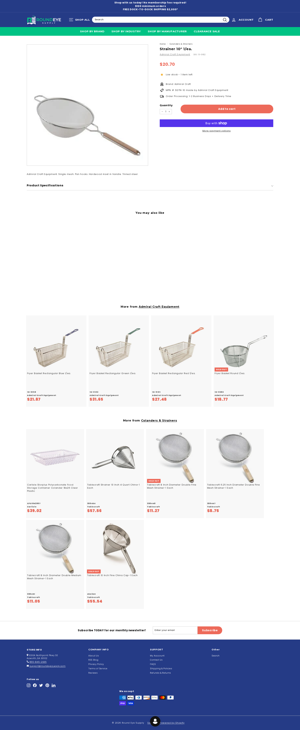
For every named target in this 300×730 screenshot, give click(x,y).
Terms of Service (97, 668)
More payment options (216, 130)
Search (216, 655)
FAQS (153, 664)
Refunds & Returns (160, 672)
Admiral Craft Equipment (175, 54)
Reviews (93, 672)
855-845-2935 (38, 661)
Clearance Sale (207, 31)
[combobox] (160, 20)
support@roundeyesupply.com (48, 666)
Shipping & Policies (161, 668)
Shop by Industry (126, 31)
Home (163, 44)
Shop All (80, 20)
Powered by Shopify (172, 722)
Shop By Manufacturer (167, 31)
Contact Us (156, 659)
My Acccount (157, 655)
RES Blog (93, 659)
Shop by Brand (92, 31)
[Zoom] (87, 105)
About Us (93, 655)
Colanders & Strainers (181, 44)
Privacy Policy (96, 664)
